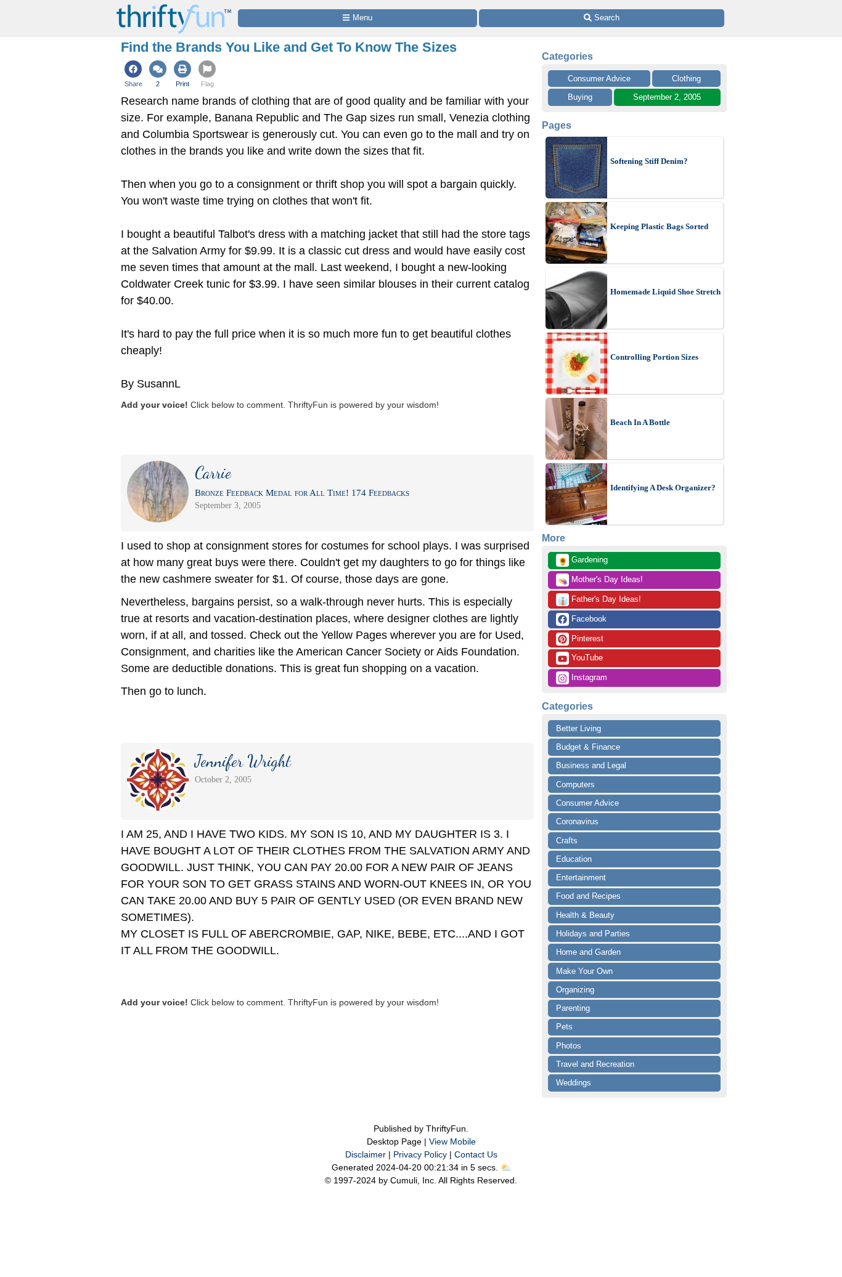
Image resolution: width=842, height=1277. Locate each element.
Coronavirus (577, 821)
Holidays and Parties (593, 933)
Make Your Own (584, 971)
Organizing (575, 989)
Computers (575, 784)
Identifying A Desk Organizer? (663, 487)
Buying (580, 97)
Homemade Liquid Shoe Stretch (665, 291)
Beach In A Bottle (640, 422)
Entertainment (581, 877)
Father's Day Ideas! (599, 600)
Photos (568, 1045)
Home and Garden (588, 952)
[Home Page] (174, 7)
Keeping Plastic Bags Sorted (659, 226)
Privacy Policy (420, 1154)
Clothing (686, 78)
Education (574, 859)
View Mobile (452, 1141)
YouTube (586, 657)
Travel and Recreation (595, 1064)
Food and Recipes (588, 896)
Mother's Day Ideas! (600, 580)
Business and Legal (591, 765)
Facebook (588, 618)
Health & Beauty (585, 915)
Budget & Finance (588, 747)
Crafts (567, 840)
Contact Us (475, 1154)
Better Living (578, 728)
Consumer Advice (599, 78)
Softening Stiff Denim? (649, 161)
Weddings (573, 1082)
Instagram (588, 677)
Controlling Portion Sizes (654, 357)
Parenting (573, 1008)
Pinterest (586, 638)
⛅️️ (506, 1167)
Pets (564, 1026)
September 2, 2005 (667, 97)
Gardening (583, 560)
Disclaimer (365, 1154)
